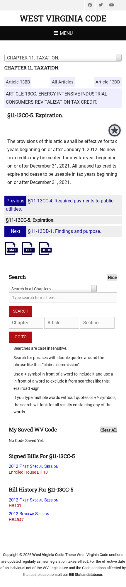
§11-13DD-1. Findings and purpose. (56, 231)
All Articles (63, 82)
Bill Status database (85, 574)
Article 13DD (108, 82)
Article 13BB (18, 82)
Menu (66, 33)
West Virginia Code (63, 18)
